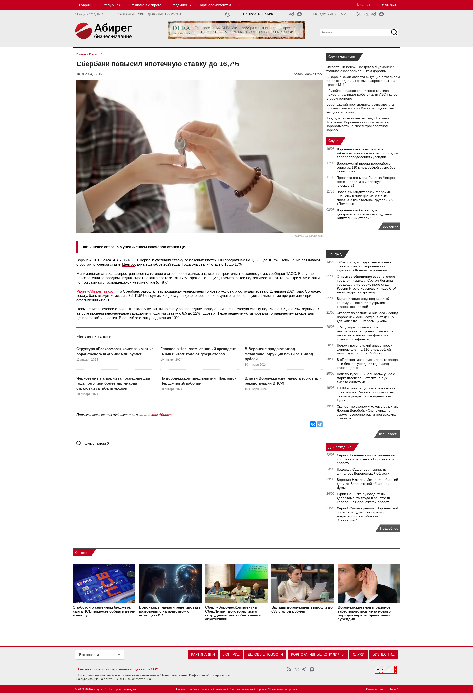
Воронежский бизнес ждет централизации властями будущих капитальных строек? (365, 214)
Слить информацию (241, 689)
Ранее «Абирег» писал (95, 291)
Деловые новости (265, 654)
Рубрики (85, 5)
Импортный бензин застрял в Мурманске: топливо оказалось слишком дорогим (360, 69)
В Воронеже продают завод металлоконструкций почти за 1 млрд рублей (279, 354)
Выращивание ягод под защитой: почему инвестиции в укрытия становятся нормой (364, 302)
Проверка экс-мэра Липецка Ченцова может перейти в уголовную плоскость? (367, 181)
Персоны (261, 689)
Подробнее (389, 528)
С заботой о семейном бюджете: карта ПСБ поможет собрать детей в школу (104, 611)
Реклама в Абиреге (146, 5)
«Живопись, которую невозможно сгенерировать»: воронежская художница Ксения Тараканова (364, 266)
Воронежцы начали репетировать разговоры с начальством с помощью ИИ (170, 611)
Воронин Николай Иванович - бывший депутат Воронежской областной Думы (367, 484)
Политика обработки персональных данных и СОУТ (118, 669)
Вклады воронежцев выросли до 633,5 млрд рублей (302, 609)
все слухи (390, 226)
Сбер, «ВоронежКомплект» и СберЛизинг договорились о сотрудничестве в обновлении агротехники (233, 613)
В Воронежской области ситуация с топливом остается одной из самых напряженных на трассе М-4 (363, 81)
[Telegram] (320, 424)
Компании (275, 689)
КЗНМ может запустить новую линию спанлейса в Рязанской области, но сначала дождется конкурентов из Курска (366, 394)
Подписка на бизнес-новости (194, 689)
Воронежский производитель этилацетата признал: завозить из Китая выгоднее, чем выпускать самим (360, 108)
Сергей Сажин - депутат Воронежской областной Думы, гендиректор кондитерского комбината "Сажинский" (367, 514)
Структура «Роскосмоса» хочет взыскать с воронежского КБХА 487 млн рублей (114, 351)
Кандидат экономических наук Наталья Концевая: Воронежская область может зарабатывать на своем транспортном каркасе (358, 124)
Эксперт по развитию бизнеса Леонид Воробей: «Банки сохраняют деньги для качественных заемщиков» (367, 317)
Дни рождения (340, 447)
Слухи (333, 141)
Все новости (89, 655)
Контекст (82, 552)
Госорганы (290, 689)
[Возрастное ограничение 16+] (228, 14)
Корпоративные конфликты (317, 654)
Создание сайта (376, 689)
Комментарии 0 (96, 443)
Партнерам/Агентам (215, 5)
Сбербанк (145, 260)
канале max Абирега (156, 414)
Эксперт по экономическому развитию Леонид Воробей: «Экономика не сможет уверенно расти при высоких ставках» (368, 412)
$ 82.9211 (364, 5)
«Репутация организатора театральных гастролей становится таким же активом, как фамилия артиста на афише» (365, 333)
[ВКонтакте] (313, 424)
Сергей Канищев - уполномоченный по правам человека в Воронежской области (366, 459)
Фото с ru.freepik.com (309, 235)
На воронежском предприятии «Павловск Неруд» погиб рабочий (198, 380)
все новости (388, 434)
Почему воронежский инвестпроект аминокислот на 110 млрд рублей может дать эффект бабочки (365, 349)
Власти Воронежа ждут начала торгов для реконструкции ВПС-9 (283, 380)
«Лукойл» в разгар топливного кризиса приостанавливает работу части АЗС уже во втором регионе (361, 94)
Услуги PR (112, 5)
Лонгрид (335, 254)
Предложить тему (329, 14)
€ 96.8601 (390, 5)
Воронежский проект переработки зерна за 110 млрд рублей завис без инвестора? (366, 167)
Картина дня (203, 654)
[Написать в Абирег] (299, 14)
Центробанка (133, 264)
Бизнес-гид (383, 654)
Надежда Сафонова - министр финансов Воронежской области (363, 471)
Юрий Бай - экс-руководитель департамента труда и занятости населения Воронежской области (363, 498)
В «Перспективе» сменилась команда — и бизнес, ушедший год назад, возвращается (367, 364)
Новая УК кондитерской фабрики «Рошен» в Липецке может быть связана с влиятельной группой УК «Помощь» (365, 198)
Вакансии (220, 689)
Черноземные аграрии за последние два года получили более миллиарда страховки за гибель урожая (113, 383)
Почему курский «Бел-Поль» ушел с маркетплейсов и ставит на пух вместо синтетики (366, 378)
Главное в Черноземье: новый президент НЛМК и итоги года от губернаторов (198, 351)
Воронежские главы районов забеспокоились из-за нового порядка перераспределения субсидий (367, 153)
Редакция (179, 5)
